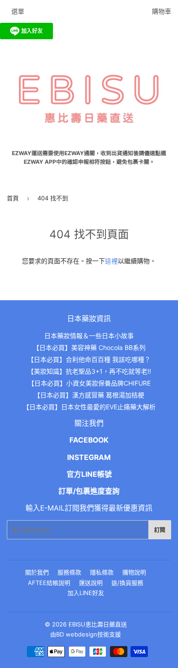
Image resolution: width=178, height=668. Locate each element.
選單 (17, 11)
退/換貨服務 (127, 582)
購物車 (161, 11)
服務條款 (69, 572)
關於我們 (37, 572)
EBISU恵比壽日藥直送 (97, 624)
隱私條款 (102, 572)
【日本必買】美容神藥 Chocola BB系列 (89, 347)
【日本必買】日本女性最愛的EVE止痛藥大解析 (89, 407)
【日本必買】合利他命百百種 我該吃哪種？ (89, 359)
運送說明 (91, 582)
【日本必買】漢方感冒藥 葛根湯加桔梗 (89, 395)
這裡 (111, 261)
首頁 (13, 198)
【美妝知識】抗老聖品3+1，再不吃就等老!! (89, 371)
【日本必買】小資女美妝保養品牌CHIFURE (89, 383)
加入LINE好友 (86, 592)
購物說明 (134, 572)
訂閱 (159, 530)
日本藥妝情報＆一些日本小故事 (89, 335)
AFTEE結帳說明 (49, 582)
